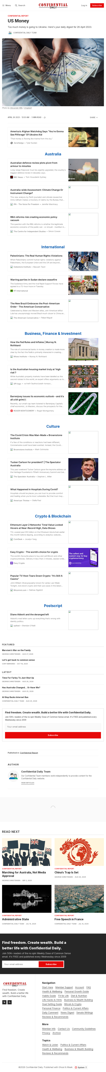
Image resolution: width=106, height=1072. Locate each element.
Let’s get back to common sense (18, 660)
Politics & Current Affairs (73, 1044)
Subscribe (97, 5)
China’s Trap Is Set (66, 872)
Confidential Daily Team (24, 33)
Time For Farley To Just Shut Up (18, 678)
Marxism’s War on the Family (16, 650)
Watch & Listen (50, 1044)
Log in (84, 5)
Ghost (62, 1067)
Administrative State (15, 919)
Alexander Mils (16, 108)
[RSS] (9, 1002)
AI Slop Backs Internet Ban (15, 697)
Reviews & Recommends (55, 1053)
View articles (27, 783)
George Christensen (11, 654)
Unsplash (28, 108)
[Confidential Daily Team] (10, 33)
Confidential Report (18, 16)
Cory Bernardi (8, 664)
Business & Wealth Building (79, 1049)
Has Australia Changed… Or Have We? (21, 687)
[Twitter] (4, 1002)
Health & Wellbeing (52, 1049)
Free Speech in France (69, 919)
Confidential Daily (34, 1067)
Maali (69, 1067)
